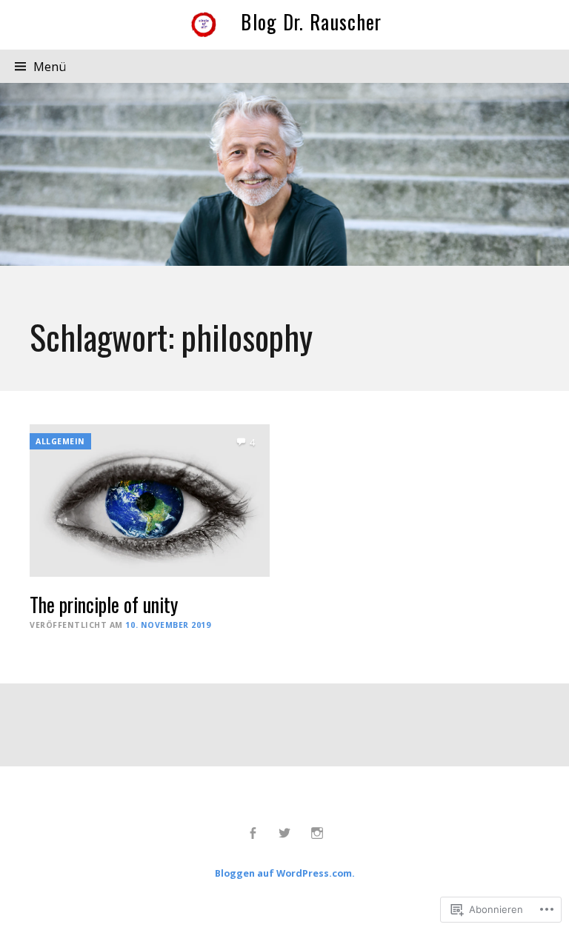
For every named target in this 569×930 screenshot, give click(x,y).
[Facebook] (252, 833)
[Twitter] (285, 833)
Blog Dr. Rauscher (311, 21)
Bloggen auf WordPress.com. (285, 873)
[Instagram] (317, 833)
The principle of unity (104, 604)
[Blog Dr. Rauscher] (284, 174)
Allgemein (60, 441)
